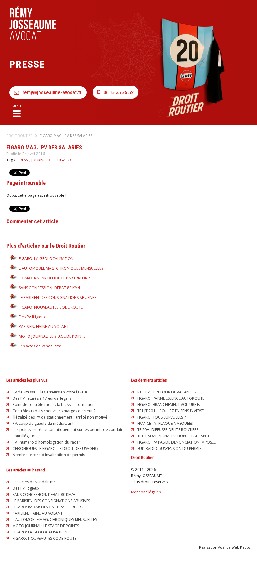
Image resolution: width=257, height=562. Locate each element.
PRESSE (23, 160)
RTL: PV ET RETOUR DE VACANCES (166, 392)
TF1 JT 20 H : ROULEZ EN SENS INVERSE (170, 411)
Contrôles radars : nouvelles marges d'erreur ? (54, 411)
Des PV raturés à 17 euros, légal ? (42, 398)
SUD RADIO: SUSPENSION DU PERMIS (169, 448)
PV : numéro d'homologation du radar (46, 442)
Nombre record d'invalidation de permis (49, 454)
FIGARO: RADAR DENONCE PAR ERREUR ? (54, 278)
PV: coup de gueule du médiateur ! (43, 423)
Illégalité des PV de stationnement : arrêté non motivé (60, 417)
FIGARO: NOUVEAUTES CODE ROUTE (51, 307)
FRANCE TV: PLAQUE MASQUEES (165, 423)
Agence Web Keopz (234, 547)
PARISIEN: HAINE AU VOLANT (44, 326)
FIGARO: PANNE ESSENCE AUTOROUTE (170, 398)
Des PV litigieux (32, 317)
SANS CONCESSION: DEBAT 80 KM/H (50, 287)
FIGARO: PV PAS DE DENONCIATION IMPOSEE (176, 442)
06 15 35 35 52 (118, 93)
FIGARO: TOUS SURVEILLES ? (161, 417)
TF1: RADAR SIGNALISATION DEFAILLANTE (173, 436)
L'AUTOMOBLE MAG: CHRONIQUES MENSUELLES (61, 268)
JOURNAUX (41, 160)
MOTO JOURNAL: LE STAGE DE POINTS (52, 336)
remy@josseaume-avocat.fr (52, 93)
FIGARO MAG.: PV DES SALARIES (66, 135)
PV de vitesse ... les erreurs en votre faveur (50, 392)
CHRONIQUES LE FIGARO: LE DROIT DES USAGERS (55, 448)
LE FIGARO (62, 160)
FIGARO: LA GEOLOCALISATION (46, 258)
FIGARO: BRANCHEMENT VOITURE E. (168, 404)
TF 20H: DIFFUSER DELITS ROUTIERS (167, 429)
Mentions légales (146, 492)
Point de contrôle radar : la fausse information (54, 404)
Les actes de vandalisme (40, 346)
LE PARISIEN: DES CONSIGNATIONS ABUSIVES (57, 297)
